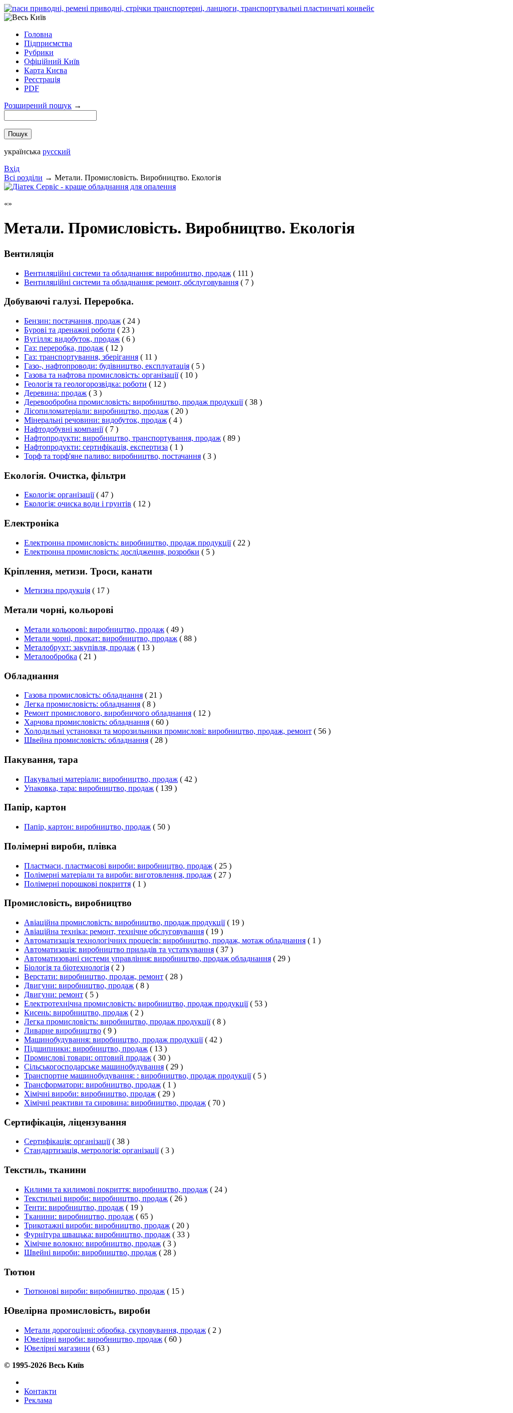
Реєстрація (42, 79)
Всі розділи (23, 177)
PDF (31, 88)
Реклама (38, 1400)
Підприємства (48, 43)
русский (57, 151)
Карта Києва (45, 70)
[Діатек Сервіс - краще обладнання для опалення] (90, 186)
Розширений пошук (38, 105)
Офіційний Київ (52, 61)
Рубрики (39, 52)
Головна (38, 34)
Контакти (40, 1391)
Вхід (12, 168)
